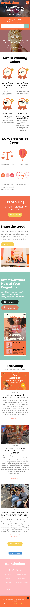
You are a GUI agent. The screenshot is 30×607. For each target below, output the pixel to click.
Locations (8, 582)
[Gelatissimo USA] (10, 3)
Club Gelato (8, 574)
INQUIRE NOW (13, 214)
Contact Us (22, 586)
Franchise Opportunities (22, 582)
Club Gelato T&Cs (21, 574)
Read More (14, 419)
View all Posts (14, 544)
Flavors (8, 578)
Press (8, 589)
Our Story (6, 244)
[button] (13, 50)
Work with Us (21, 578)
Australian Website (20, 604)
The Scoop (8, 586)
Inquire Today (14, 47)
